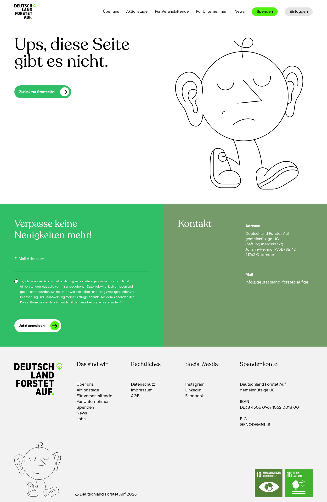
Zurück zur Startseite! (37, 92)
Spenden (265, 11)
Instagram (194, 384)
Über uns (111, 11)
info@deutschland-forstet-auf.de (276, 282)
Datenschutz (143, 384)
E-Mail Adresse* (29, 258)
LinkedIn (193, 390)
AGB (135, 395)
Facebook (194, 395)
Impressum (141, 390)
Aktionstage (137, 11)
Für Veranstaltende (172, 11)
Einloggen (299, 11)
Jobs (81, 418)
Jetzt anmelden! (32, 326)
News (240, 11)
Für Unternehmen (211, 11)
